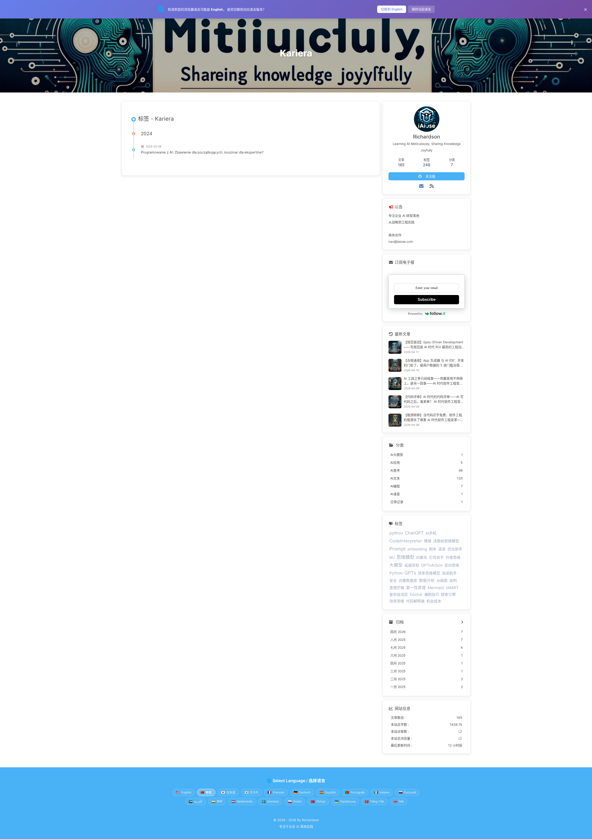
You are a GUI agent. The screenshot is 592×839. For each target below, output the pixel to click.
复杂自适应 (398, 594)
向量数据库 (408, 580)
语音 (442, 549)
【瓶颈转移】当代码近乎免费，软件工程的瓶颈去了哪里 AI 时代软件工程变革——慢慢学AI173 (434, 417)
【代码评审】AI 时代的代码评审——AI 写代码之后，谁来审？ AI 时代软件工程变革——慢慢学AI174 (434, 399)
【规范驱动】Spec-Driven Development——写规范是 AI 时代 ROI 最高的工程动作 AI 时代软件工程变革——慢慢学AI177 (433, 344)
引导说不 (436, 557)
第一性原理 (416, 587)
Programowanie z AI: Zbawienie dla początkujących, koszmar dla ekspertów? (202, 152)
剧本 (432, 549)
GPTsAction (432, 565)
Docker (416, 594)
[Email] (421, 186)
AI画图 (442, 580)
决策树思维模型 (446, 541)
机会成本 (433, 601)
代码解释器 (415, 601)
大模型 (396, 565)
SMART (452, 587)
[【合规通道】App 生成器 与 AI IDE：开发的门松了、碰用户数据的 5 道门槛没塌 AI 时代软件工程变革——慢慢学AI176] (394, 365)
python (396, 533)
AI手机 (431, 533)
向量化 (421, 557)
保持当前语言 (421, 9)
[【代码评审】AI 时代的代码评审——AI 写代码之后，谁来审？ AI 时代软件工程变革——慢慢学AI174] (394, 401)
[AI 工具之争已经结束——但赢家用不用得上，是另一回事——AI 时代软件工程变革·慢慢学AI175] (394, 383)
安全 (393, 580)
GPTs (410, 573)
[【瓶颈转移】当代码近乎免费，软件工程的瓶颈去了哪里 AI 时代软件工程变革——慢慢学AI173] (394, 420)
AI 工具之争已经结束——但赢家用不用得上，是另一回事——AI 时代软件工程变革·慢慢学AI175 (434, 381)
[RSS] (432, 186)
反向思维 (451, 565)
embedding (417, 549)
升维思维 (453, 557)
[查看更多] (462, 622)
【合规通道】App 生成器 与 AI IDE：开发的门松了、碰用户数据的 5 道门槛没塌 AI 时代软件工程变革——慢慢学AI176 (434, 363)
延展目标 (411, 565)
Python (396, 573)
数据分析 (427, 580)
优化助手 (454, 549)
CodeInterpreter (405, 540)
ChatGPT (414, 533)
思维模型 (405, 557)
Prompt (397, 549)
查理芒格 (396, 587)
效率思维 (396, 601)
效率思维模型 (429, 573)
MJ (392, 557)
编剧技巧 (431, 594)
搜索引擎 (448, 594)
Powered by (415, 313)
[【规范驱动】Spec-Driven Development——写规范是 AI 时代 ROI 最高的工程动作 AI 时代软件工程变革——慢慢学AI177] (394, 347)
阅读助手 (449, 573)
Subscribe (427, 299)
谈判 (453, 580)
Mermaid (436, 587)
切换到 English (391, 9)
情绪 (427, 541)
